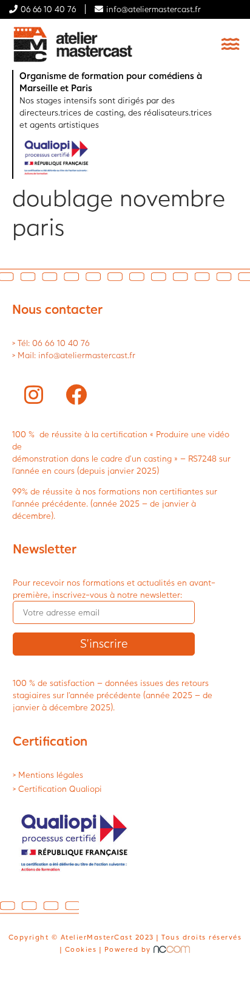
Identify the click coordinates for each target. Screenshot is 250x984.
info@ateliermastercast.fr (153, 9)
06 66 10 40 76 (48, 9)
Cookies (81, 949)
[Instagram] (33, 394)
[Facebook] (76, 394)
